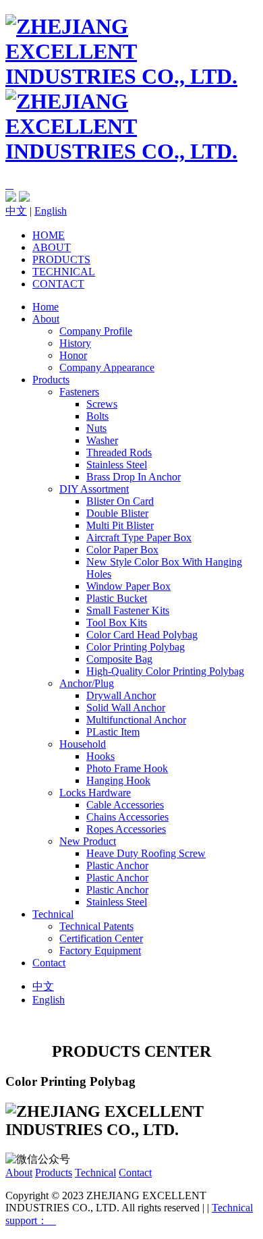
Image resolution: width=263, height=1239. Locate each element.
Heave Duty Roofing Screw (146, 853)
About (51, 247)
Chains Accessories (127, 817)
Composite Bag (119, 659)
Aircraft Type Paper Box (139, 537)
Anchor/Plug (86, 683)
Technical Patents (96, 926)
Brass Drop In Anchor (133, 477)
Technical (63, 271)
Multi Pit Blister (120, 525)
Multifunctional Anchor (136, 719)
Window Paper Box (128, 586)
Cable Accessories (125, 804)
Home (48, 235)
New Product (87, 841)
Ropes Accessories (126, 829)
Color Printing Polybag (135, 647)
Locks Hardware (95, 792)
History (75, 343)
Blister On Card (120, 501)
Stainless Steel (116, 464)
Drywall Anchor (121, 695)
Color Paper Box (122, 549)
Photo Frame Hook (127, 768)
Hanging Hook (118, 780)
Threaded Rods (119, 452)
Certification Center (101, 938)
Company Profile (95, 331)
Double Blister (117, 513)
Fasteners (79, 391)
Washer (102, 440)
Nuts (96, 428)
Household (82, 744)
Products (61, 259)
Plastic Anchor (117, 865)
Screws (101, 404)
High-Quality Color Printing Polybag (165, 671)
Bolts (97, 416)
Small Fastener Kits (127, 610)
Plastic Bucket (116, 598)
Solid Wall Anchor (125, 707)
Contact (58, 284)
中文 (16, 211)
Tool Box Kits (116, 622)
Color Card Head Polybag (142, 634)
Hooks (100, 756)
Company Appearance (106, 367)
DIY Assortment (94, 489)
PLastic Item (113, 732)
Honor (73, 355)
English (50, 211)
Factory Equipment (100, 950)
